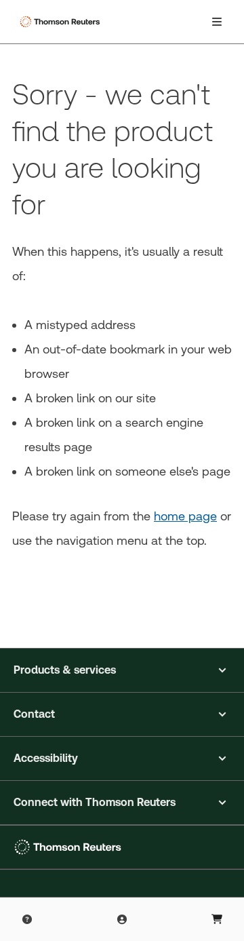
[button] (122, 670)
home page (185, 516)
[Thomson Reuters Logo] (62, 21)
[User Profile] (122, 919)
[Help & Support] (27, 919)
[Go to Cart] (216, 919)
